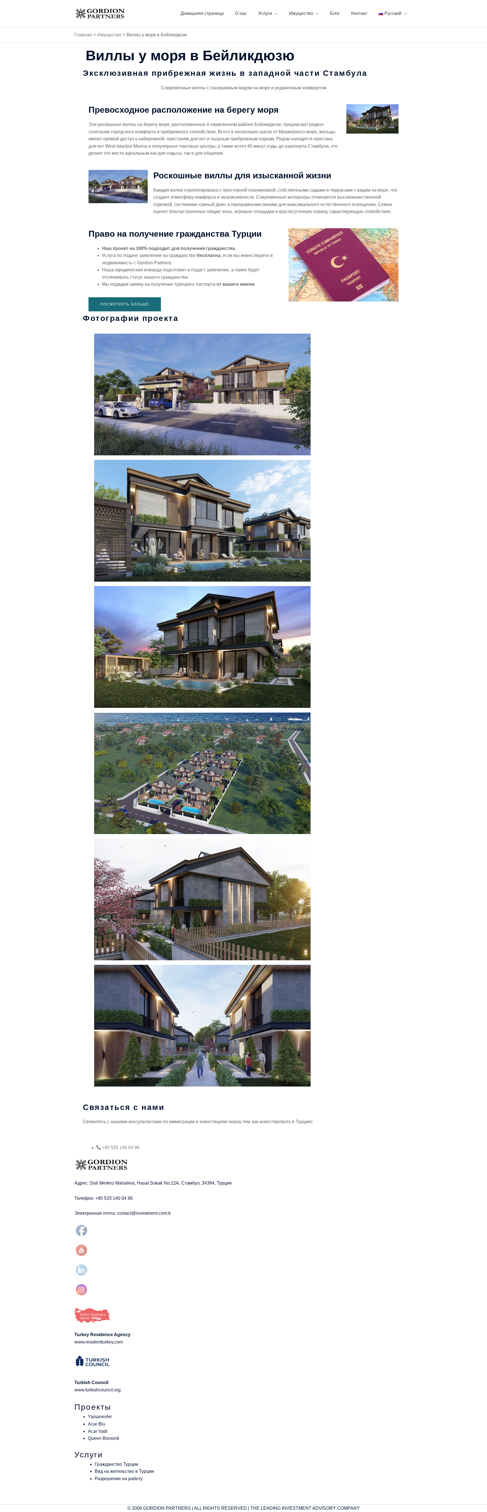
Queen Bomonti (103, 1438)
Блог (335, 13)
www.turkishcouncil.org (97, 1389)
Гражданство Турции (116, 1464)
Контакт (359, 13)
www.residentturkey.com (98, 1342)
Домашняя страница (202, 13)
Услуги (265, 13)
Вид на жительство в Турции (124, 1471)
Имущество (301, 13)
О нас (241, 13)
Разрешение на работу (119, 1478)
